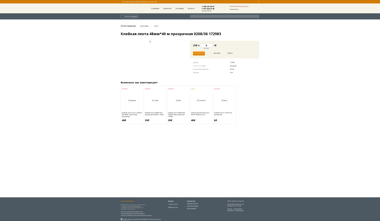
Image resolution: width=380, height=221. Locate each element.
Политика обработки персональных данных (133, 213)
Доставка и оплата (192, 203)
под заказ (233, 66)
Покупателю (191, 201)
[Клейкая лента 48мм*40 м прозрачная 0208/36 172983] (155, 100)
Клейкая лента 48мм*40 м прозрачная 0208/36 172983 (154, 114)
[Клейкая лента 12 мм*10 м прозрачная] (224, 100)
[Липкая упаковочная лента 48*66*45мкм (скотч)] (201, 100)
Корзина (171, 201)
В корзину (198, 53)
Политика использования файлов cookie (132, 211)
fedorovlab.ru (240, 210)
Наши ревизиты (191, 208)
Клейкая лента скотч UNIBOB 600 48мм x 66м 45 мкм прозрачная (132, 114)
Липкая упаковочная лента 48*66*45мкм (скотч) (200, 114)
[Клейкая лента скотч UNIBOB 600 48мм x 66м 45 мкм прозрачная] (132, 100)
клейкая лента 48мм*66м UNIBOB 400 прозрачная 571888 (176, 114)
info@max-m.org (172, 207)
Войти (231, 6)
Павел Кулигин (238, 209)
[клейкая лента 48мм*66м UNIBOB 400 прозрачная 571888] (178, 100)
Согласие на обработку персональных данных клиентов (136, 215)
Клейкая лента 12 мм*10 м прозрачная (223, 114)
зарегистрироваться (242, 6)
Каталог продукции (130, 16)
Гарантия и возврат (193, 206)
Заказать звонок (206, 11)
